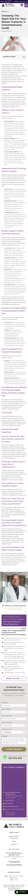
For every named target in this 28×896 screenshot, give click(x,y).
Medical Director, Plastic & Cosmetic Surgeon (14, 609)
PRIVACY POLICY (14, 890)
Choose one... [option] (7, 725)
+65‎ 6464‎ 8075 (9, 1)
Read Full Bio (13, 678)
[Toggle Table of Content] (23, 57)
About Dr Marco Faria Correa (14, 837)
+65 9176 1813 (9, 803)
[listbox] (14, 725)
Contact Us (14, 844)
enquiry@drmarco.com (22, 1)
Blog (14, 841)
